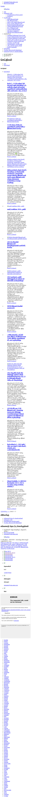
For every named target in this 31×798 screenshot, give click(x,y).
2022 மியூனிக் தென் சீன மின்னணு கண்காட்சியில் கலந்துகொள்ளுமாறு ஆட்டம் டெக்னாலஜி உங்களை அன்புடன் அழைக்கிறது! (16, 376)
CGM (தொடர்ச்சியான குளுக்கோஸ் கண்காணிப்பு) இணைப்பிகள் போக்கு (16, 126)
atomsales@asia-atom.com (11, 2)
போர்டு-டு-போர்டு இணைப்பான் (15, 25)
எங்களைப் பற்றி (8, 13)
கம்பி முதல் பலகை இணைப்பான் (16, 22)
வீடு (5, 12)
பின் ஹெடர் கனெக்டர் (13, 31)
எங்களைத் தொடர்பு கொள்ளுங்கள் (13, 51)
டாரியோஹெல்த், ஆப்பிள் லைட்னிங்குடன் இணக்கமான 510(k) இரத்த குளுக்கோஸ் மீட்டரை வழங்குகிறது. (16, 337)
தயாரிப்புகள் (7, 17)
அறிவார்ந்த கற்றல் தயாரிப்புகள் (15, 41)
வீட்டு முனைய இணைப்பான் (14, 23)
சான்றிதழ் (10, 16)
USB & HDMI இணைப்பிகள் (15, 26)
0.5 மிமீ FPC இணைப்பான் (21, 547)
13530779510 (7, 572)
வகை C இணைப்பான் (18, 544)
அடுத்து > (5, 511)
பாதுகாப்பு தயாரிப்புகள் (13, 42)
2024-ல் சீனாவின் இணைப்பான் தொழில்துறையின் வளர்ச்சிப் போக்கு (16, 244)
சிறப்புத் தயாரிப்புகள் (6, 542)
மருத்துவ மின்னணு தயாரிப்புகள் (16, 38)
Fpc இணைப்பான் (8, 547)
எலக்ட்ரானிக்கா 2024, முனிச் (16, 209)
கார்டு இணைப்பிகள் (12, 19)
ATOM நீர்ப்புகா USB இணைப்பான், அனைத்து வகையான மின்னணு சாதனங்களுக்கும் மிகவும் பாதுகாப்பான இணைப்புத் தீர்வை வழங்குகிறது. (15, 412)
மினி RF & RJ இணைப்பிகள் (15, 32)
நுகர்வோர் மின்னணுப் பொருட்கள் (16, 35)
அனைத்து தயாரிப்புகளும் (7, 548)
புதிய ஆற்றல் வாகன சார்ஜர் (14, 45)
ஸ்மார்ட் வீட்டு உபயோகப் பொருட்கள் (16, 39)
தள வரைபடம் (16, 542)
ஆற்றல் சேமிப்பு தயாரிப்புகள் (14, 44)
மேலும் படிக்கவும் (11, 116)
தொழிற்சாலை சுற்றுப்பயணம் (15, 14)
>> (9, 511)
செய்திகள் (7, 48)
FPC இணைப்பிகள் (12, 20)
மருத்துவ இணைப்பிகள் (13, 29)
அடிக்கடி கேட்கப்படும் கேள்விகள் (13, 50)
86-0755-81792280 (9, 3)
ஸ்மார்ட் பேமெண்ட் (12, 47)
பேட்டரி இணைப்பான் (12, 28)
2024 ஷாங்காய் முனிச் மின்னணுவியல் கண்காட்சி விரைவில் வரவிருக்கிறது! (15, 278)
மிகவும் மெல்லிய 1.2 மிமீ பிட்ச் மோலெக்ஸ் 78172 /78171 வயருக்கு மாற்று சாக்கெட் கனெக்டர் (16, 483)
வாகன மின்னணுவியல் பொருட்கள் (16, 37)
